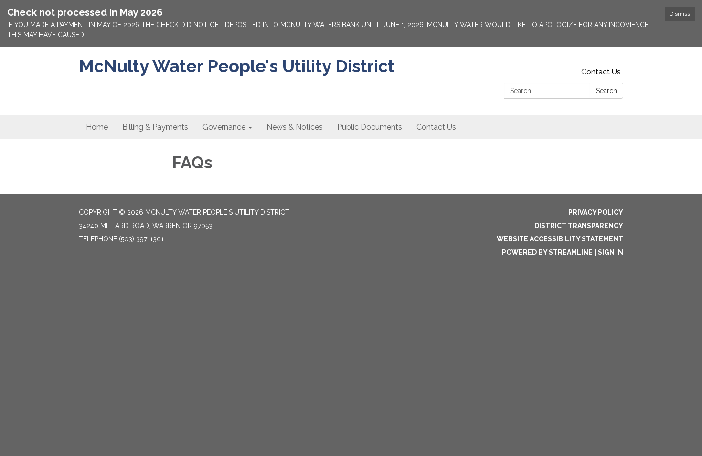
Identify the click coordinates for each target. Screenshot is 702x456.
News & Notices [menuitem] (294, 127)
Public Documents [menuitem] (369, 127)
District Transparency (578, 225)
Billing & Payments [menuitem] (155, 127)
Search (606, 90)
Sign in (610, 252)
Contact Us (601, 71)
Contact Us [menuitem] (436, 127)
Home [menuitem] (97, 127)
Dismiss (680, 13)
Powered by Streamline (547, 252)
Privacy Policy (595, 212)
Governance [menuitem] (223, 127)
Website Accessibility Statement (560, 239)
